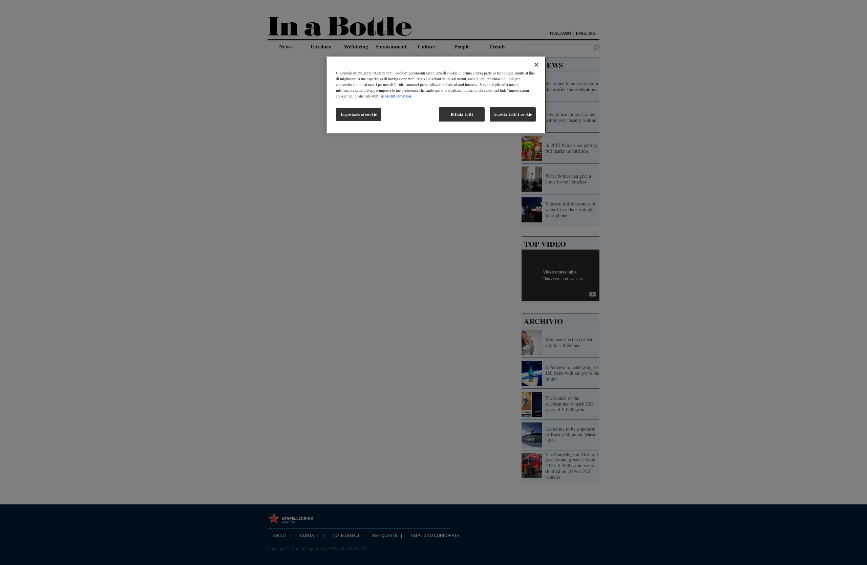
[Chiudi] (536, 64)
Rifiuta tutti (462, 114)
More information (396, 96)
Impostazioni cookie (359, 114)
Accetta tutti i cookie (512, 114)
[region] (436, 95)
